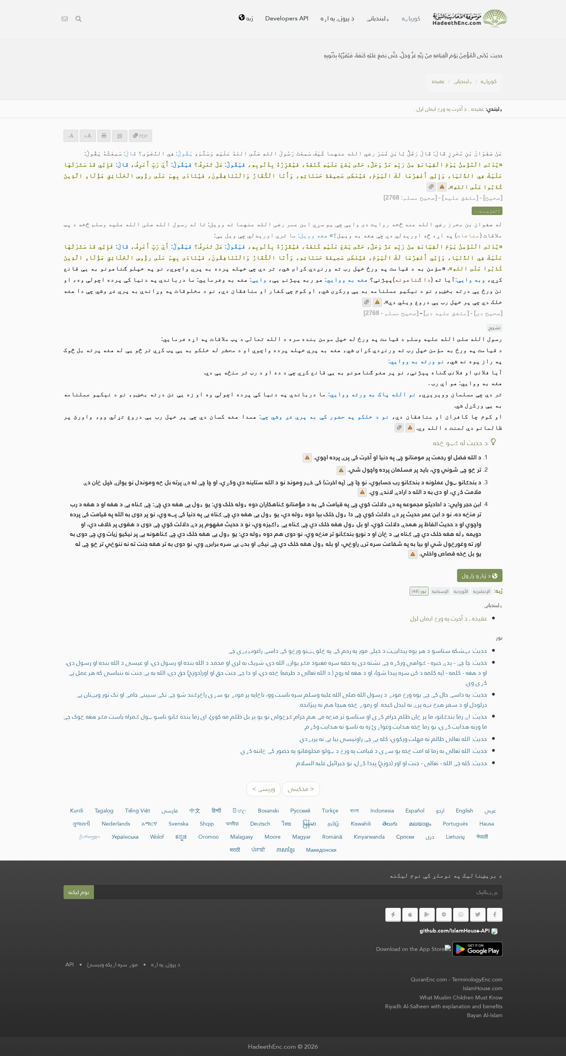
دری (430, 837)
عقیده (438, 81)
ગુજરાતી (81, 824)
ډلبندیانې (378, 18)
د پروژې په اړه (337, 18)
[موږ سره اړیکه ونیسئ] (65, 20)
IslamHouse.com (482, 988)
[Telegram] (444, 915)
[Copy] (431, 187)
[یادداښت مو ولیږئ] (442, 187)
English (464, 811)
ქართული (89, 837)
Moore (273, 837)
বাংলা (354, 811)
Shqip (207, 824)
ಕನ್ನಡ (181, 837)
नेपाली (482, 837)
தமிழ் (333, 824)
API (69, 964)
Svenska (178, 824)
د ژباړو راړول (477, 576)
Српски (405, 837)
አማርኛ (149, 824)
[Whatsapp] (461, 915)
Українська (125, 837)
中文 (194, 811)
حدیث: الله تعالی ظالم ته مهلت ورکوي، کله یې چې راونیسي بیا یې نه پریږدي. (392, 738)
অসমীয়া (232, 824)
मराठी (235, 850)
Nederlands (116, 824)
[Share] (119, 136)
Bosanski (268, 811)
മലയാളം (420, 824)
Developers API (286, 18)
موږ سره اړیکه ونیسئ (112, 964)
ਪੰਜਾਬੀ (258, 850)
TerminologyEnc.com (477, 979)
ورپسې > (263, 788)
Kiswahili (361, 824)
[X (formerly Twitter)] (478, 915)
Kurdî (76, 811)
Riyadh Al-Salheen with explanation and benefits (443, 1006)
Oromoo (208, 837)
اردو (440, 811)
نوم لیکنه (79, 892)
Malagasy (241, 837)
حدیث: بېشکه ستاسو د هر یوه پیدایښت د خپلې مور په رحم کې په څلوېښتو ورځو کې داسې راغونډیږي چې (357, 650)
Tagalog (104, 811)
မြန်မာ (309, 824)
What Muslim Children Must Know (461, 998)
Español (414, 811)
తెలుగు (389, 824)
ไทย (286, 824)
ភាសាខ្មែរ (285, 850)
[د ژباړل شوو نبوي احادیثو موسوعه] (470, 18)
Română (332, 837)
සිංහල (239, 811)
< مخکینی (301, 788)
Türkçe (330, 811)
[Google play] (427, 915)
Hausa (486, 824)
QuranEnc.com (429, 979)
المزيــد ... (487, 211)
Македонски (321, 850)
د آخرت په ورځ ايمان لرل (442, 109)
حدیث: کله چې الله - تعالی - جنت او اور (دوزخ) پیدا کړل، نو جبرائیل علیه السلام (391, 763)
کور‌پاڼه (411, 18)
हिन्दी (216, 811)
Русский (300, 811)
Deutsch (260, 824)
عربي (490, 811)
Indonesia (382, 811)
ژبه (249, 18)
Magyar (301, 837)
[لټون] (78, 20)
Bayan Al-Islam (484, 1015)
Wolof (157, 837)
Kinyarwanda (369, 837)
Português (455, 824)
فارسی (170, 811)
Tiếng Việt (137, 811)
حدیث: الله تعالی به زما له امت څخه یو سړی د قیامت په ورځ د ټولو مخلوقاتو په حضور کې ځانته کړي (364, 750)
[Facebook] (494, 915)
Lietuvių (455, 837)
